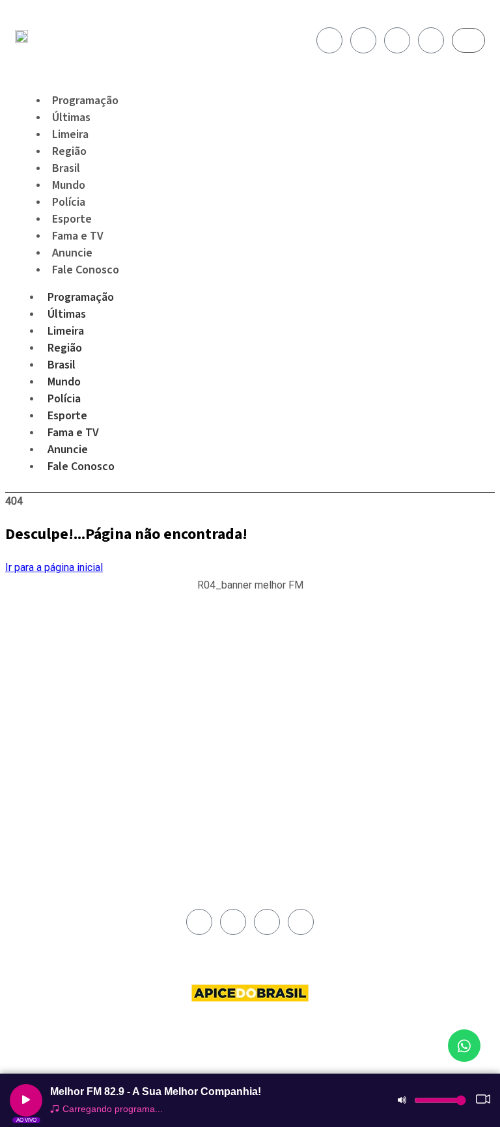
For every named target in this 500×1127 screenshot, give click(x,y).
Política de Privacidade (300, 708)
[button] (250, 592)
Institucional (281, 663)
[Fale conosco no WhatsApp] (464, 1045)
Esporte (67, 416)
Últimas (67, 314)
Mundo (64, 382)
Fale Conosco (85, 270)
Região (65, 348)
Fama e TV (73, 432)
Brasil (62, 365)
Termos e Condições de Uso (301, 727)
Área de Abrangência (296, 678)
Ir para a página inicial (54, 567)
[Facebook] (329, 40)
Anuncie (68, 449)
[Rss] (431, 40)
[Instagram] (363, 40)
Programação (81, 297)
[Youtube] (397, 40)
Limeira (66, 331)
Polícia (64, 399)
